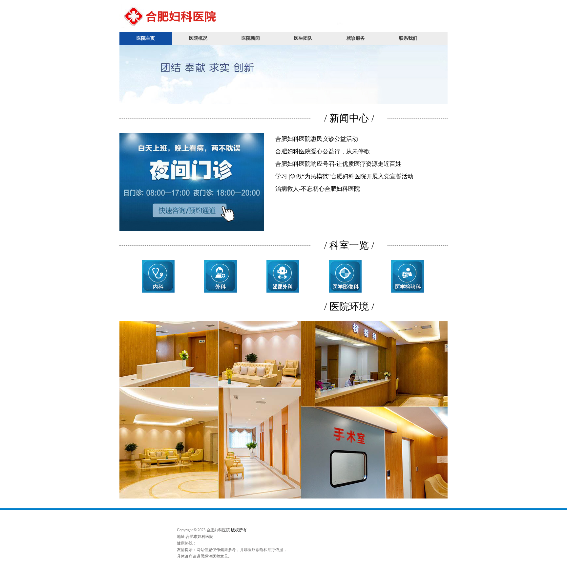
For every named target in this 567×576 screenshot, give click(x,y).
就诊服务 (355, 38)
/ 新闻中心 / (349, 118)
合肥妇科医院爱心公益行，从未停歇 (322, 151)
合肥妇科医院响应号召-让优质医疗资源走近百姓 (338, 164)
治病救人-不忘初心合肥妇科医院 (317, 189)
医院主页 (145, 38)
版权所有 (239, 530)
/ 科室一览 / (349, 245)
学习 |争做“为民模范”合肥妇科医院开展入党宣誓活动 (344, 176)
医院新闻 (251, 38)
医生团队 (303, 38)
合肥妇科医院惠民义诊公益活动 (316, 139)
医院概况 (198, 38)
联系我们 (408, 38)
